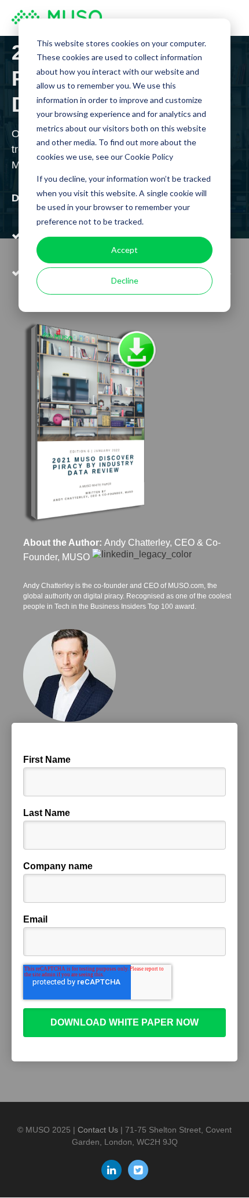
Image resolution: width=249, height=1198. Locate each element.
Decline (124, 280)
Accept (124, 250)
